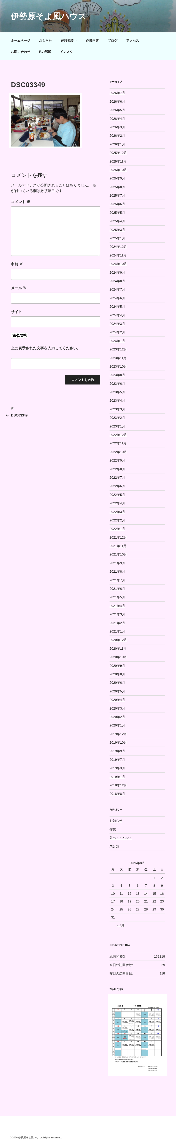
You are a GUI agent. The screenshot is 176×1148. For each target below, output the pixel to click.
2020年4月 (117, 700)
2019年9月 (117, 751)
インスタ (66, 51)
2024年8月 (117, 281)
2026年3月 (117, 127)
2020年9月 (117, 665)
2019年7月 (117, 759)
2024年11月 (118, 255)
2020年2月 (117, 717)
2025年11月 (118, 161)
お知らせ (116, 820)
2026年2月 (117, 135)
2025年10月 (118, 170)
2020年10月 (118, 657)
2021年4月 (117, 606)
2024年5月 (117, 306)
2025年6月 (117, 204)
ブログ (112, 40)
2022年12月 (118, 435)
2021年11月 (118, 546)
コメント (20, 202)
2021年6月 (117, 588)
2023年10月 (118, 366)
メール (19, 288)
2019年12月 (118, 734)
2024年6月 (117, 298)
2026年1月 (117, 144)
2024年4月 (117, 315)
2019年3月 (117, 768)
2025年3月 (117, 230)
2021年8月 (117, 571)
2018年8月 (117, 794)
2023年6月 (117, 383)
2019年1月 (117, 777)
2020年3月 (117, 708)
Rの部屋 (45, 51)
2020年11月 (118, 648)
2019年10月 (118, 742)
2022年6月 (117, 486)
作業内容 (92, 40)
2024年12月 (118, 246)
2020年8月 (117, 674)
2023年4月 (117, 400)
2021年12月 (118, 537)
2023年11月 (118, 358)
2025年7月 (117, 195)
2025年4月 (117, 221)
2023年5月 (117, 392)
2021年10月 (118, 554)
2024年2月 (117, 332)
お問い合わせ (20, 51)
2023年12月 (118, 349)
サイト (16, 312)
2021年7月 (117, 580)
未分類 (114, 846)
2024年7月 (117, 289)
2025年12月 (118, 153)
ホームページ (20, 40)
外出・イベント (121, 838)
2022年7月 (117, 477)
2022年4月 (117, 503)
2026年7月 (117, 93)
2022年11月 (118, 443)
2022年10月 (118, 452)
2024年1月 (117, 341)
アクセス (132, 40)
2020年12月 (118, 640)
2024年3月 (117, 324)
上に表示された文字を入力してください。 (46, 348)
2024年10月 (118, 264)
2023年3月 (117, 409)
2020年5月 (117, 691)
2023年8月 (117, 375)
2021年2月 (117, 623)
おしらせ (45, 40)
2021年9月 (117, 563)
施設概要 (67, 40)
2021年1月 (117, 631)
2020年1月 (117, 725)
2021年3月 (117, 614)
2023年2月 (117, 417)
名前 (17, 264)
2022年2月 (117, 520)
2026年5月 (117, 110)
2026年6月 (117, 101)
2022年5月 (117, 495)
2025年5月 (117, 212)
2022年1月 (117, 529)
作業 (113, 829)
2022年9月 (117, 460)
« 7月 (120, 925)
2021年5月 (117, 597)
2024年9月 (117, 272)
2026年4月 (117, 118)
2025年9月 (117, 178)
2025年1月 (117, 238)
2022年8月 (117, 469)
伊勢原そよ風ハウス (48, 16)
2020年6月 (117, 682)
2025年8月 (117, 187)
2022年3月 (117, 512)
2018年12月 (118, 785)
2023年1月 (117, 426)
